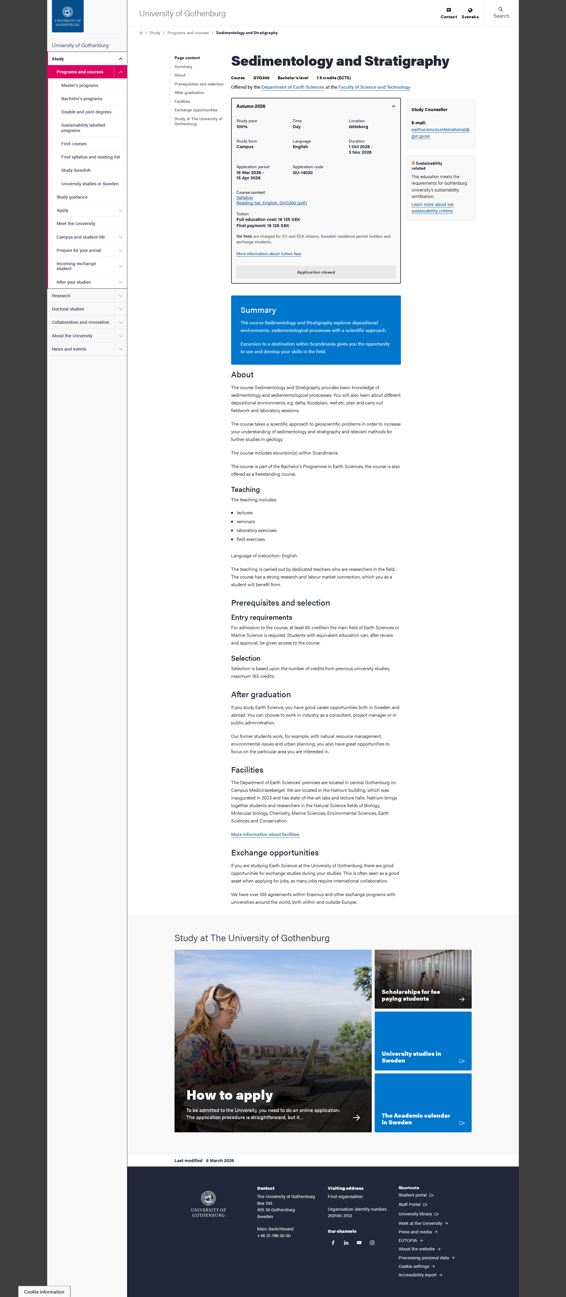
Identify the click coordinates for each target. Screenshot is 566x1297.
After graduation (189, 92)
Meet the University (76, 223)
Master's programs (79, 85)
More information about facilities (265, 834)
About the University (72, 335)
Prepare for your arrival (79, 250)
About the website (417, 1248)
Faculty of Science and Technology (374, 86)
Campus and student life (81, 237)
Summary (183, 66)
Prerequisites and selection (199, 84)
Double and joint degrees (86, 111)
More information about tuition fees (268, 253)
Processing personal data (424, 1257)
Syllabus (244, 197)
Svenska (470, 16)
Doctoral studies (68, 308)
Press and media (416, 1231)
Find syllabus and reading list (90, 156)
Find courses (74, 143)
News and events (69, 349)
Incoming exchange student (76, 265)
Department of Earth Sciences (292, 86)
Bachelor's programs (81, 98)
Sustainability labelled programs (83, 127)
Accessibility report (418, 1274)
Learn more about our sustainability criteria (433, 207)
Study (58, 58)
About (180, 75)
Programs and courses (80, 71)
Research (61, 295)
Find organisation (345, 1196)
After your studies (74, 282)
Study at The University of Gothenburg (198, 121)
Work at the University (421, 1223)
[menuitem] (448, 14)
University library (419, 1213)
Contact (449, 16)
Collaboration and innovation (80, 322)
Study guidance (72, 197)
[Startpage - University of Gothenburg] (87, 19)
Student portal (417, 1194)
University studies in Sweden (90, 183)
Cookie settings (414, 1266)
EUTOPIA (408, 1240)
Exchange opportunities (196, 110)
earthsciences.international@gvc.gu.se (441, 132)
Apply (62, 210)
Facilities (182, 101)
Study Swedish (76, 170)
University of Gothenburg (80, 45)
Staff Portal (414, 1204)
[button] (501, 13)
